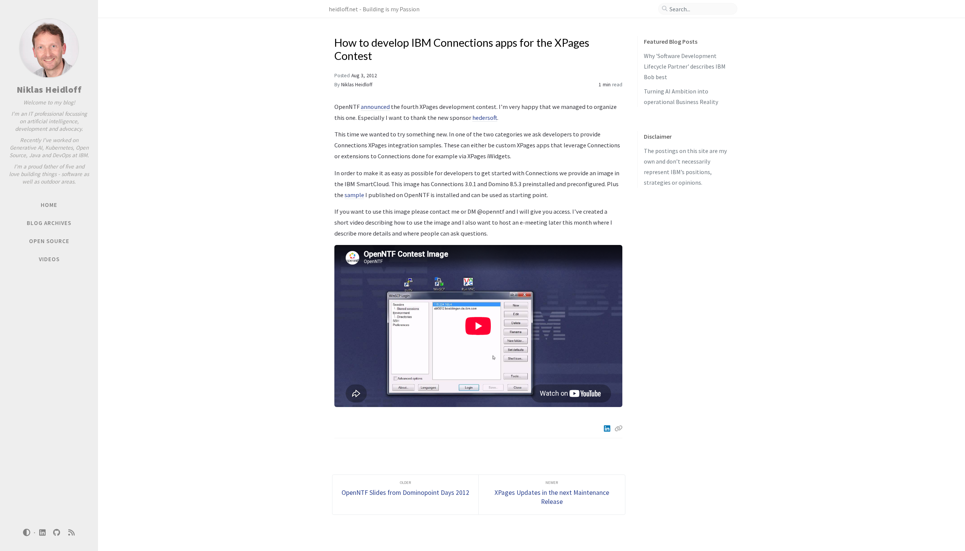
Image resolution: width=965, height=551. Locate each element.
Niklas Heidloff (49, 89)
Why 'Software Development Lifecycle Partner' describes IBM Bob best (685, 66)
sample (354, 195)
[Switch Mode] (27, 532)
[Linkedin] (607, 428)
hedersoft (484, 117)
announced (375, 106)
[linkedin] (42, 532)
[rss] (71, 532)
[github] (57, 532)
